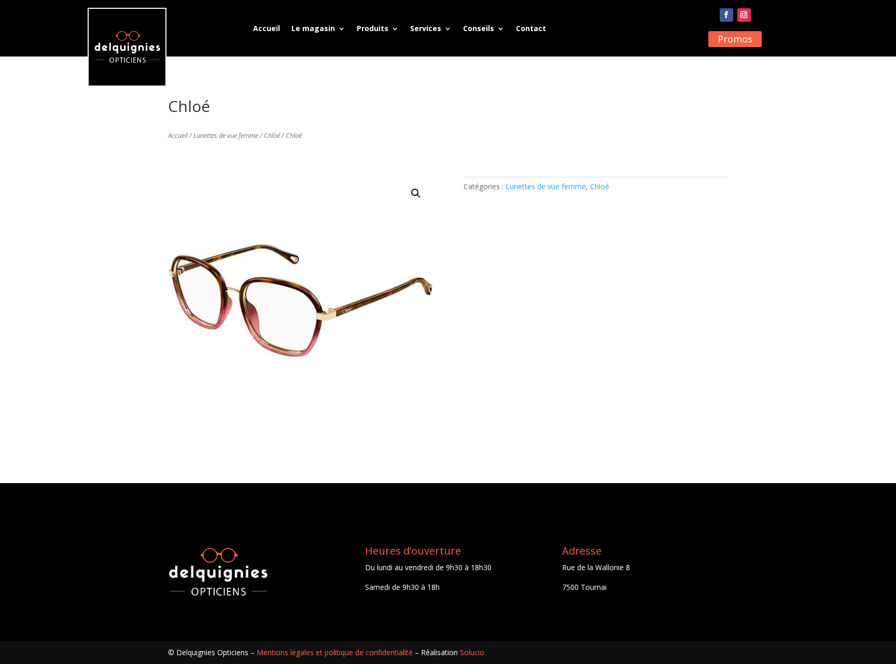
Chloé (272, 135)
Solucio (472, 652)
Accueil (266, 28)
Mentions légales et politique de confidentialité (335, 652)
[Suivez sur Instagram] (744, 15)
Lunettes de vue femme (225, 135)
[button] (416, 193)
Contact (531, 28)
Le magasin (313, 28)
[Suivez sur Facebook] (726, 15)
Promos (735, 39)
